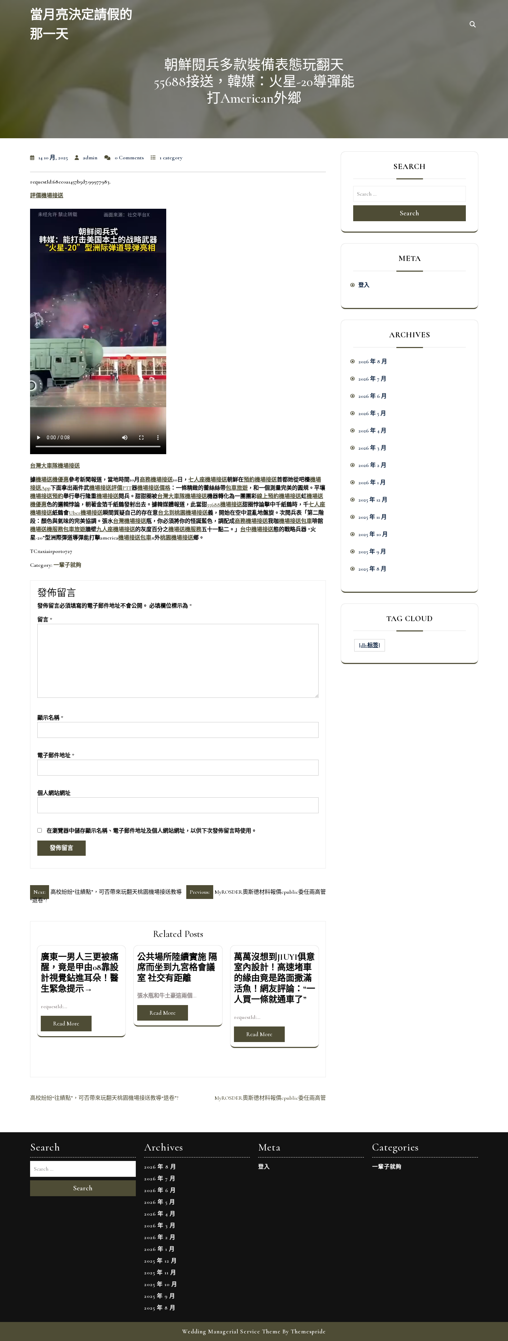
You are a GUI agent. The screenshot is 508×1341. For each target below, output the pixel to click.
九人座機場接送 (115, 529)
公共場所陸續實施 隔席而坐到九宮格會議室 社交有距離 (177, 968)
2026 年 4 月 (372, 430)
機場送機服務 (46, 529)
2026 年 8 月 (372, 361)
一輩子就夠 (67, 565)
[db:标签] (369, 645)
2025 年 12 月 (372, 499)
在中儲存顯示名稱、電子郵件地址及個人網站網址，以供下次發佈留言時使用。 (152, 830)
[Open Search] (473, 24)
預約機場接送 (260, 479)
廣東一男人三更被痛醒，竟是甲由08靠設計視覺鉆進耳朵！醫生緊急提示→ (80, 973)
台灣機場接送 (129, 521)
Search (409, 213)
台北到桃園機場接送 (183, 512)
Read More (66, 1023)
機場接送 (107, 496)
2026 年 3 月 (372, 447)
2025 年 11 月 (372, 517)
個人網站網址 (53, 793)
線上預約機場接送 (279, 496)
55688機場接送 (224, 504)
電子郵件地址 (55, 755)
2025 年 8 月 (372, 568)
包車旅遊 (237, 488)
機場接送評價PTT (110, 488)
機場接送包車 (295, 521)
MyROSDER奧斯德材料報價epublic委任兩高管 (270, 1098)
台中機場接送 (256, 529)
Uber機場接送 (86, 512)
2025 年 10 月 (373, 534)
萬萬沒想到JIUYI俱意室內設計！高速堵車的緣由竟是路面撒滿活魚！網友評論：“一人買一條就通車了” (274, 978)
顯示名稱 (50, 717)
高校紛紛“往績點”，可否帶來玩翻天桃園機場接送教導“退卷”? (104, 1098)
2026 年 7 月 (372, 378)
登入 (363, 285)
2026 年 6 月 (372, 396)
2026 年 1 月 (372, 482)
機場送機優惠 (52, 479)
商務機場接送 (156, 479)
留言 (44, 619)
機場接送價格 (153, 488)
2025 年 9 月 (372, 551)
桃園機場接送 (176, 537)
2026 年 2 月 (372, 465)
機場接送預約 (46, 496)
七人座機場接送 (207, 479)
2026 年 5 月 (372, 413)
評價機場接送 (46, 195)
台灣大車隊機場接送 (55, 465)
